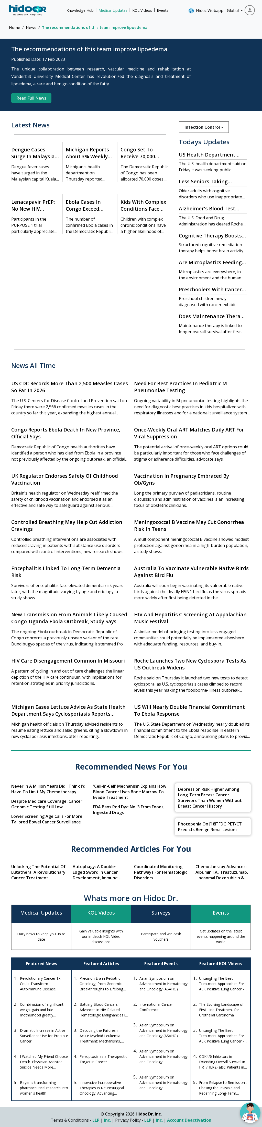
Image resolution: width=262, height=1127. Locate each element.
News (31, 27)
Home (14, 27)
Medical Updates (113, 10)
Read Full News (31, 98)
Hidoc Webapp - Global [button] (216, 10)
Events (162, 10)
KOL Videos (142, 10)
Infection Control (202, 127)
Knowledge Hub (80, 10)
